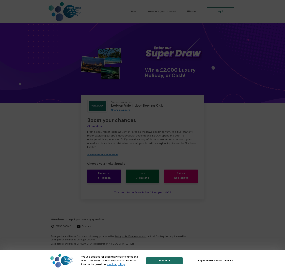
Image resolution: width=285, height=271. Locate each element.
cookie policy (116, 264)
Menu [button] (193, 11)
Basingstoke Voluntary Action (130, 236)
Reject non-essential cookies (215, 260)
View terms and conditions (102, 154)
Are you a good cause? (161, 11)
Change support (120, 110)
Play (133, 11)
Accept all (164, 260)
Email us (86, 226)
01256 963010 (63, 226)
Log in (220, 11)
